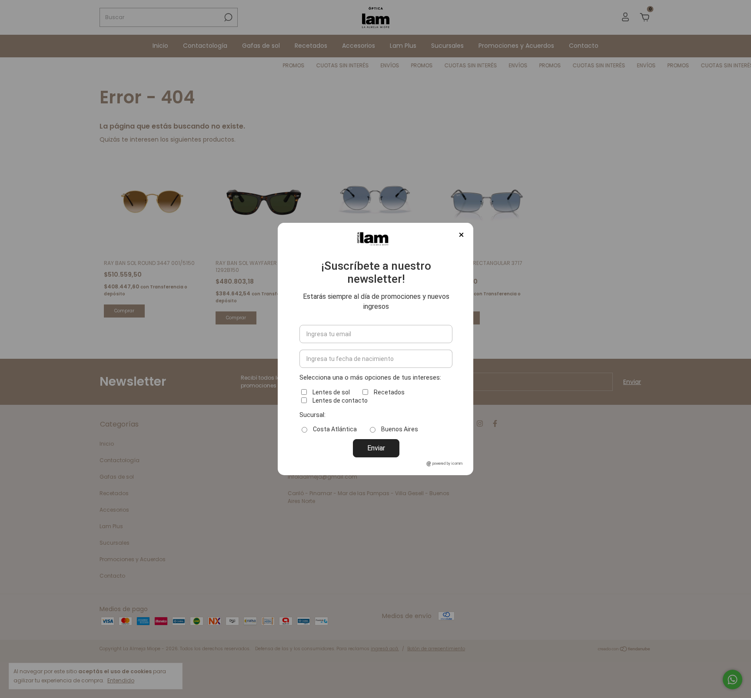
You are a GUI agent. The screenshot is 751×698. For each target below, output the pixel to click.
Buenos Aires (399, 429)
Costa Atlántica (335, 429)
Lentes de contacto (340, 400)
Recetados (389, 392)
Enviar (376, 448)
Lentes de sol (331, 392)
